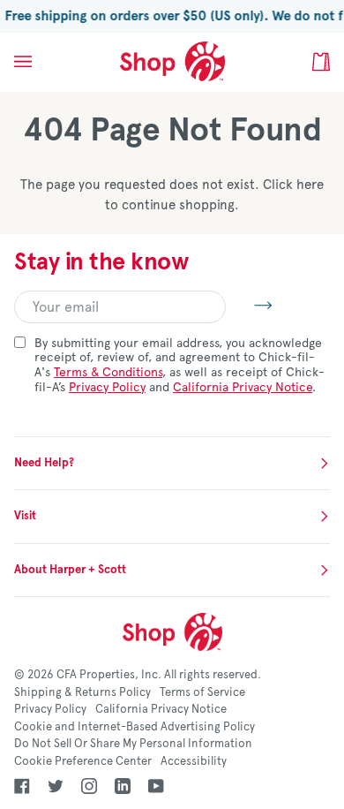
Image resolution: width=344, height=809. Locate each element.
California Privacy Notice (242, 387)
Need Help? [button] (44, 463)
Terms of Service (202, 692)
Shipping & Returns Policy (82, 692)
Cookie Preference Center (83, 761)
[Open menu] (40, 62)
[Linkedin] (123, 786)
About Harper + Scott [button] (70, 570)
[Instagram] (89, 786)
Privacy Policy (107, 387)
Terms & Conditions (108, 372)
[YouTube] (156, 786)
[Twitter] (56, 786)
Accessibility (194, 761)
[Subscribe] (249, 305)
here (310, 185)
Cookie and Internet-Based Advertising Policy (134, 727)
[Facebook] (22, 786)
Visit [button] (25, 516)
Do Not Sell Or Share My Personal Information (133, 744)
